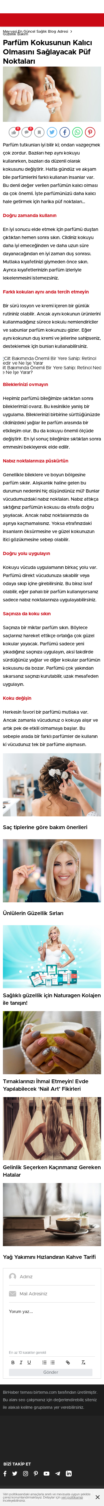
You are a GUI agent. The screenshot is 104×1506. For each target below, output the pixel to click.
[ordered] (44, 1362)
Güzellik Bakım (15, 34)
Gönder (50, 1372)
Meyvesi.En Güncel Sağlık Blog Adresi (35, 32)
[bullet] (53, 1362)
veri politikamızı (72, 1497)
